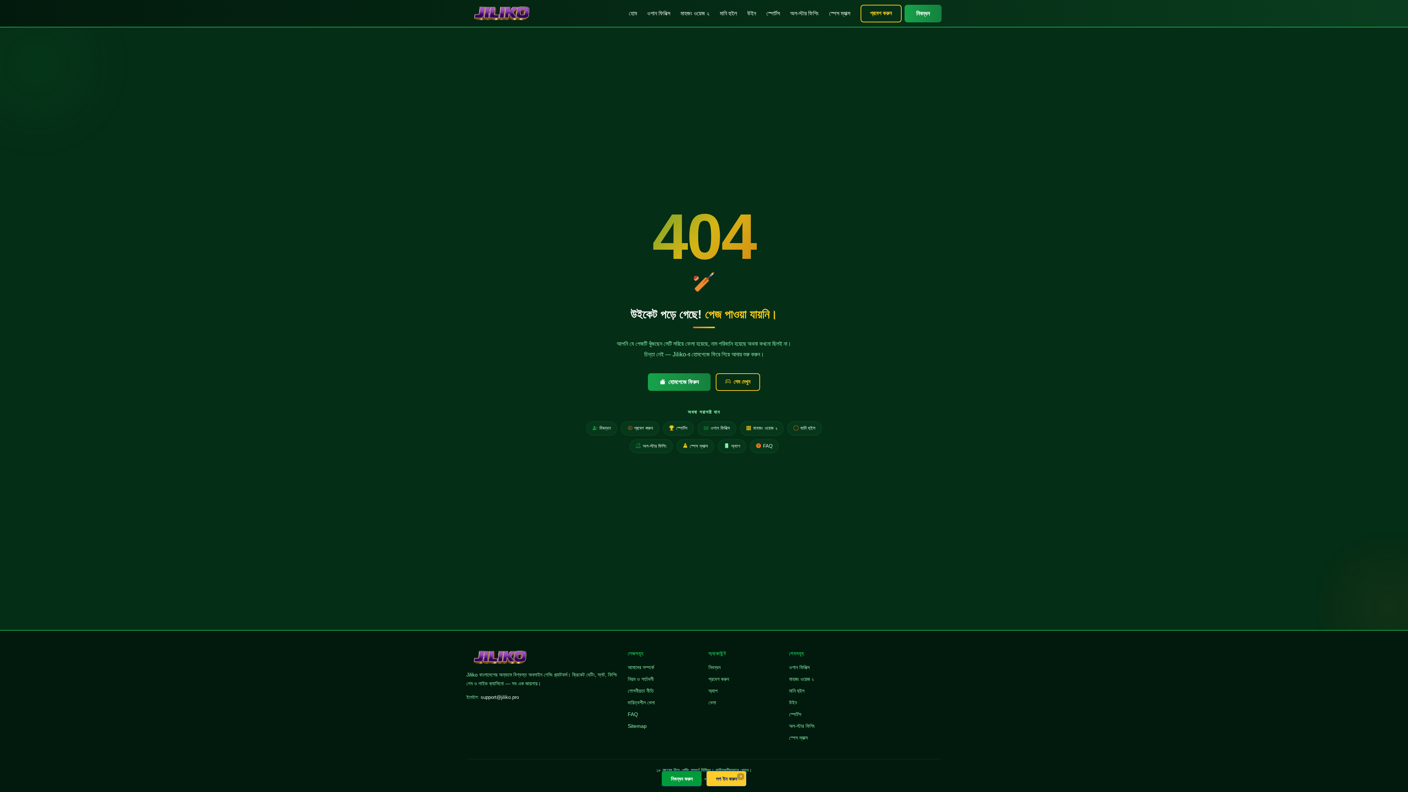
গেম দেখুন (742, 381)
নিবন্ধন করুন (682, 778)
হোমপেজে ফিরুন (683, 382)
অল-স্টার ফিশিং (804, 13)
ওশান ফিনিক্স (658, 13)
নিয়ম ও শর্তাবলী (641, 679)
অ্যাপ (735, 446)
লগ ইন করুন (726, 778)
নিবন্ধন (923, 13)
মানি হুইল (728, 13)
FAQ (768, 446)
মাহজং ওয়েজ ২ (695, 13)
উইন (751, 13)
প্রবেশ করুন (881, 13)
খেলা (712, 702)
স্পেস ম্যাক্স (839, 13)
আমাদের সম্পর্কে (641, 667)
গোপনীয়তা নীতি (641, 691)
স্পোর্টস (773, 13)
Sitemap (637, 726)
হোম (633, 13)
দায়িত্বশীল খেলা (641, 702)
